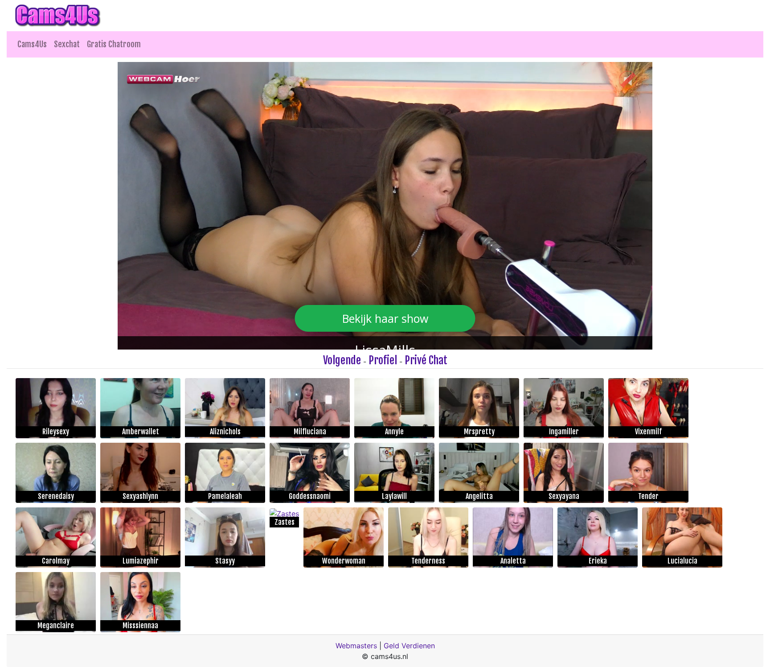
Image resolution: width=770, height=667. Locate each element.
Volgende (342, 360)
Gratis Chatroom (114, 44)
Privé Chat (426, 360)
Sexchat (67, 44)
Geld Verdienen (409, 645)
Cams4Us (32, 44)
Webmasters (356, 645)
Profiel (383, 360)
